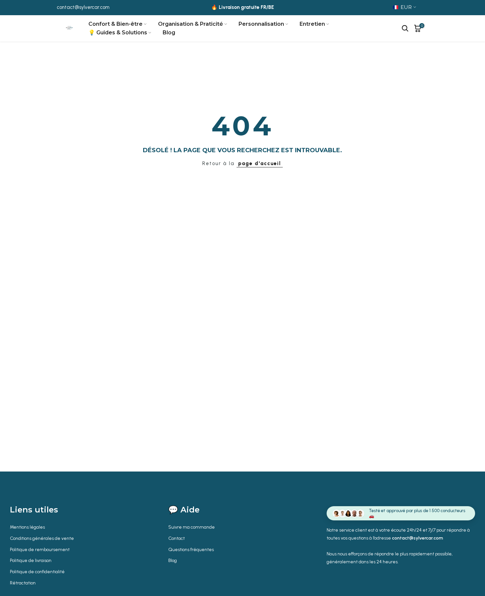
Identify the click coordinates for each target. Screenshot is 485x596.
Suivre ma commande (191, 527)
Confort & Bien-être (115, 24)
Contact (176, 538)
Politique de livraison (30, 560)
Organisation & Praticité (190, 24)
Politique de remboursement (40, 549)
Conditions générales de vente (42, 538)
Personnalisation (261, 24)
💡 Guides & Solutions (117, 32)
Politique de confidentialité (37, 572)
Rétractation (23, 583)
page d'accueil (259, 163)
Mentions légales (27, 527)
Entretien (312, 24)
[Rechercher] (405, 28)
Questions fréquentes (191, 549)
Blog (169, 32)
